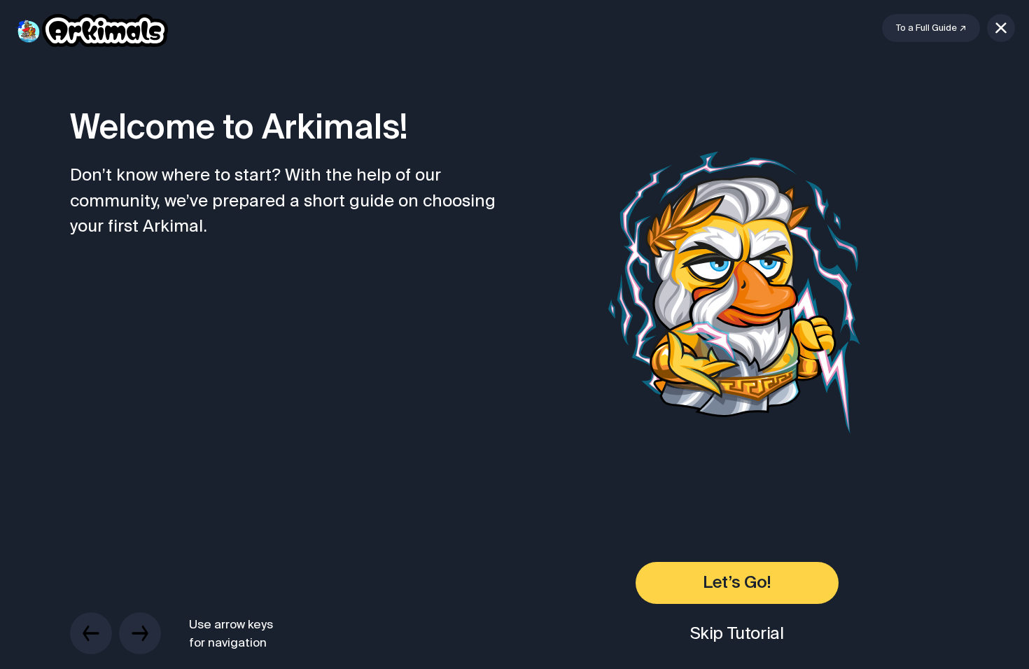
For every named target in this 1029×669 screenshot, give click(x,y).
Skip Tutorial (737, 633)
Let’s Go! (736, 583)
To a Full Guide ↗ (931, 27)
